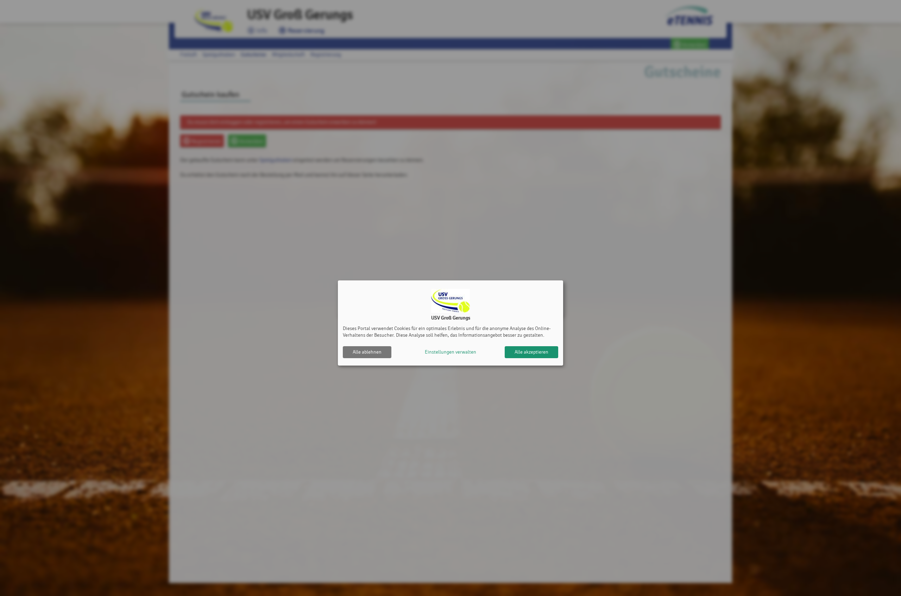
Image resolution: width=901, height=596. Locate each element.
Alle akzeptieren (531, 352)
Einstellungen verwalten (450, 352)
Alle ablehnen (367, 352)
